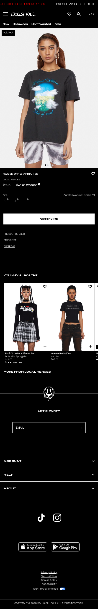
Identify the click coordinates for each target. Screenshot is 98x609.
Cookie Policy (49, 580)
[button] (74, 4)
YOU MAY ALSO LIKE (21, 275)
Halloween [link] (20, 24)
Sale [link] (58, 24)
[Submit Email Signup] (80, 427)
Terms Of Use (49, 576)
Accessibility (49, 584)
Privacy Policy (49, 572)
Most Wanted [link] (41, 24)
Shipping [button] (9, 246)
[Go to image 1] (45, 165)
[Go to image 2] (48, 165)
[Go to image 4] (53, 165)
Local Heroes (11, 180)
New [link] (6, 24)
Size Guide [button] (10, 240)
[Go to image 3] (50, 165)
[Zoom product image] (49, 98)
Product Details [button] (14, 234)
